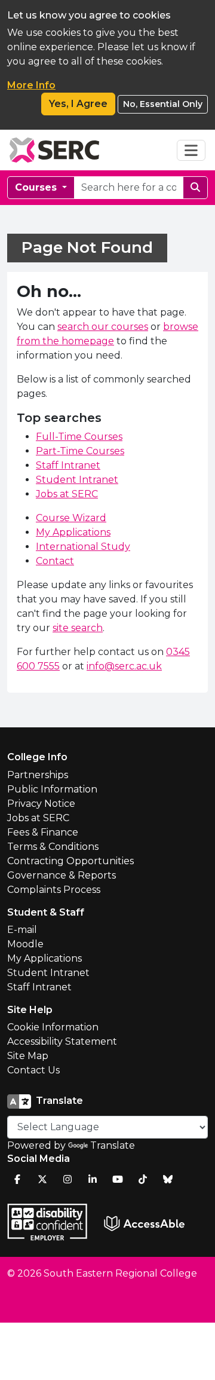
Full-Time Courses (79, 436)
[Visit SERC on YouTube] (118, 1179)
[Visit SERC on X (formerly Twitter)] (42, 1179)
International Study (83, 546)
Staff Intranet (68, 465)
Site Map (27, 1055)
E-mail (22, 929)
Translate (112, 1145)
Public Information (52, 789)
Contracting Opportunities (70, 861)
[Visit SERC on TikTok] (143, 1179)
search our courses (102, 326)
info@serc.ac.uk (124, 666)
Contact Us (33, 1070)
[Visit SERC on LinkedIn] (92, 1179)
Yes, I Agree (78, 103)
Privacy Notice (41, 803)
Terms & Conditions (53, 846)
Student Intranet (77, 479)
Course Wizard (71, 518)
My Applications (73, 532)
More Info (31, 85)
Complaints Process (53, 889)
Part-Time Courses (80, 451)
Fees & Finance (42, 832)
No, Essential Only (162, 104)
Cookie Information (53, 1027)
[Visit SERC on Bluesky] (168, 1179)
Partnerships (37, 775)
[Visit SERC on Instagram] (67, 1179)
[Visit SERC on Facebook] (17, 1179)
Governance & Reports (61, 875)
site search (78, 628)
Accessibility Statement (62, 1041)
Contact (55, 561)
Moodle (25, 944)
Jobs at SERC (67, 494)
